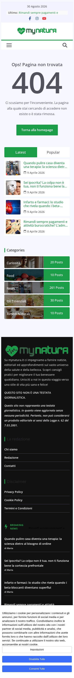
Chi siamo (11, 449)
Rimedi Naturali (18, 314)
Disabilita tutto (37, 659)
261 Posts (57, 287)
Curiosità (13, 263)
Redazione (11, 457)
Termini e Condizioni (18, 508)
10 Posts (56, 275)
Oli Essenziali (16, 301)
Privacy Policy (13, 492)
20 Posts (56, 262)
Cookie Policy (13, 500)
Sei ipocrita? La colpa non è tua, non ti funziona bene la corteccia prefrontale (43, 184)
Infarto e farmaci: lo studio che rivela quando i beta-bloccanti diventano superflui (45, 204)
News (11, 288)
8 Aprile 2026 (36, 231)
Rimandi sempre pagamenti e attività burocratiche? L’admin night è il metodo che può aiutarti (45, 223)
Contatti (10, 466)
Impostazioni (37, 649)
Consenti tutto (37, 668)
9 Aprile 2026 (36, 173)
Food (10, 276)
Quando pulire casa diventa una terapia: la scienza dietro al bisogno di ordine (45, 165)
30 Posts (56, 300)
